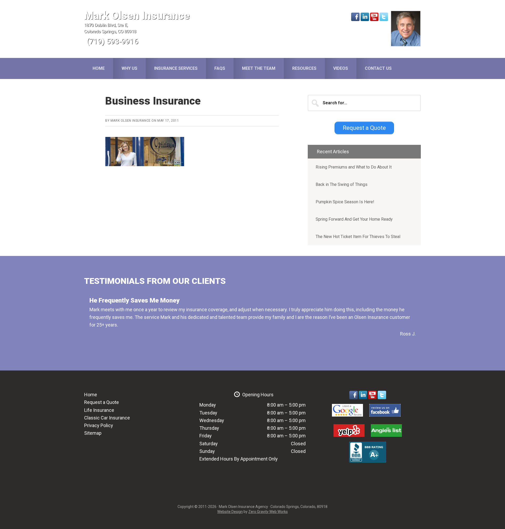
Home (90, 394)
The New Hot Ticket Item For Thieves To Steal (358, 236)
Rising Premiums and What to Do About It (354, 167)
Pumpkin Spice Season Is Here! (345, 201)
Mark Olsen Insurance (137, 15)
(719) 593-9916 (112, 41)
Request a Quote (101, 402)
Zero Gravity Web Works (268, 512)
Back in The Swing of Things (341, 184)
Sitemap (93, 433)
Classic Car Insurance (107, 418)
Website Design (230, 512)
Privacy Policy (98, 425)
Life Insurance (99, 410)
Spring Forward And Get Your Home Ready (354, 219)
